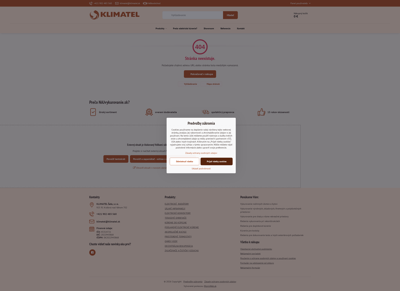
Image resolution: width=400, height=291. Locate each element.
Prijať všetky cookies (216, 161)
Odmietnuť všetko (184, 161)
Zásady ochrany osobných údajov (201, 153)
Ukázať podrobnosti (201, 168)
